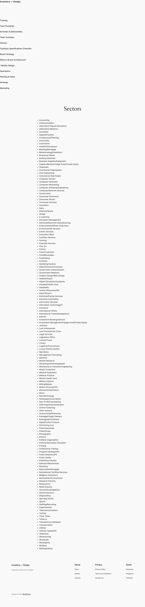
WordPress (26, 594)
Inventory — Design (10, 1)
